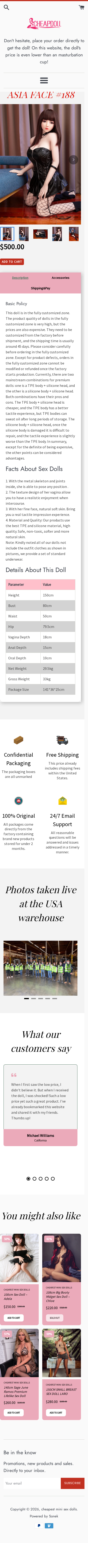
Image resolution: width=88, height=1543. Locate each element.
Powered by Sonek (44, 1516)
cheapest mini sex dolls (59, 1509)
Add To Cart (12, 262)
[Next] (73, 159)
